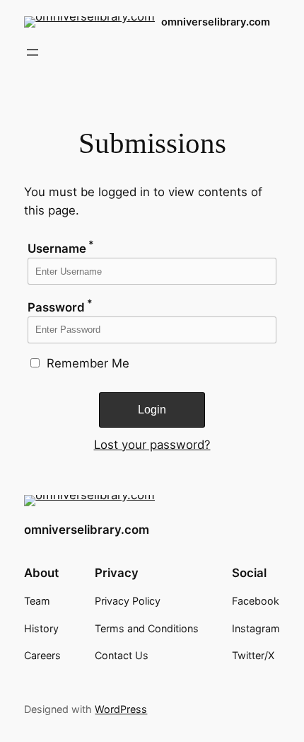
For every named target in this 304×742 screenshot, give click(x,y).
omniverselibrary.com (215, 22)
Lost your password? (152, 445)
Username (61, 248)
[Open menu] (32, 52)
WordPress (121, 709)
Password (60, 307)
